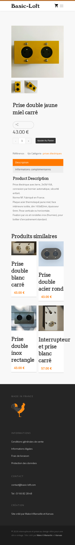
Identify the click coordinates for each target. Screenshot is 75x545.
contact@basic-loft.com (23, 485)
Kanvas (50, 514)
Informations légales (22, 448)
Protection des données (24, 463)
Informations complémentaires (33, 169)
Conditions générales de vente (27, 441)
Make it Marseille (34, 514)
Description (22, 162)
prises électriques (52, 153)
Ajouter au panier (45, 140)
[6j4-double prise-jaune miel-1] (37, 52)
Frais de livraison (20, 456)
